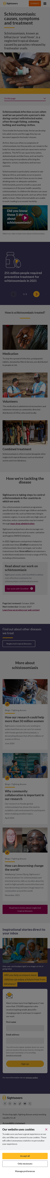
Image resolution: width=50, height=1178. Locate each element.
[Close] (46, 1129)
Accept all (25, 1156)
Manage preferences (25, 1171)
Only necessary (25, 1163)
